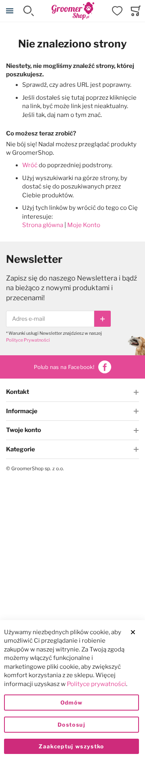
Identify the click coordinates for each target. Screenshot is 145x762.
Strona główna (42, 225)
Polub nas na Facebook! (64, 367)
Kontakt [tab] (17, 391)
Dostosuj (71, 724)
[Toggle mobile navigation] (9, 11)
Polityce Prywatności (28, 340)
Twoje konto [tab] (23, 430)
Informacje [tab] (21, 411)
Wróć (29, 165)
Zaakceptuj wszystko (71, 746)
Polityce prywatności (96, 684)
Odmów (71, 702)
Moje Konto (83, 225)
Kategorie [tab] (20, 449)
